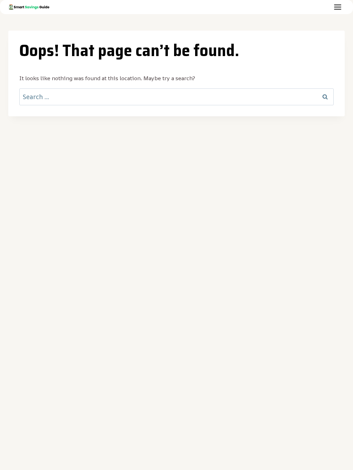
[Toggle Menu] (338, 7)
